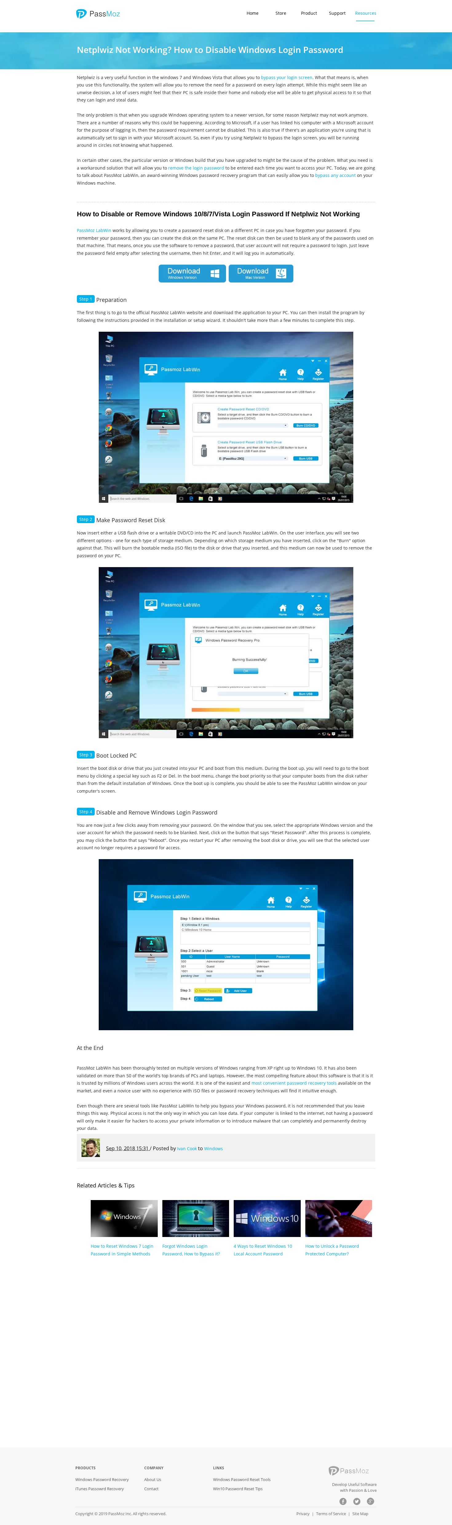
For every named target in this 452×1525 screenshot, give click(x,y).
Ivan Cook (187, 1148)
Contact (151, 1488)
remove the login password (196, 168)
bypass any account (335, 175)
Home (253, 13)
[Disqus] (226, 1358)
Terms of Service (331, 1513)
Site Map (360, 1513)
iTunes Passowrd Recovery (99, 1488)
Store (281, 13)
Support (337, 13)
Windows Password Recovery (102, 1479)
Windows (213, 1148)
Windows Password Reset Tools (242, 1479)
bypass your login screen (286, 77)
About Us (152, 1479)
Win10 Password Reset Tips (238, 1488)
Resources (365, 13)
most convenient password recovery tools (294, 1083)
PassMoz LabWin (94, 230)
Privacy (303, 1513)
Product (309, 13)
